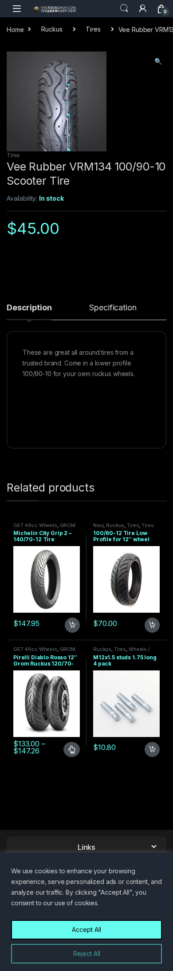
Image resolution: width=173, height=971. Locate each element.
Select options (68, 749)
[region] (86, 911)
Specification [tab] (112, 308)
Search (124, 8)
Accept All (86, 929)
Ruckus (51, 29)
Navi (98, 525)
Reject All (86, 953)
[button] (158, 61)
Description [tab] (29, 308)
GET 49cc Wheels (35, 525)
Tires (93, 29)
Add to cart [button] (72, 625)
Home (15, 29)
